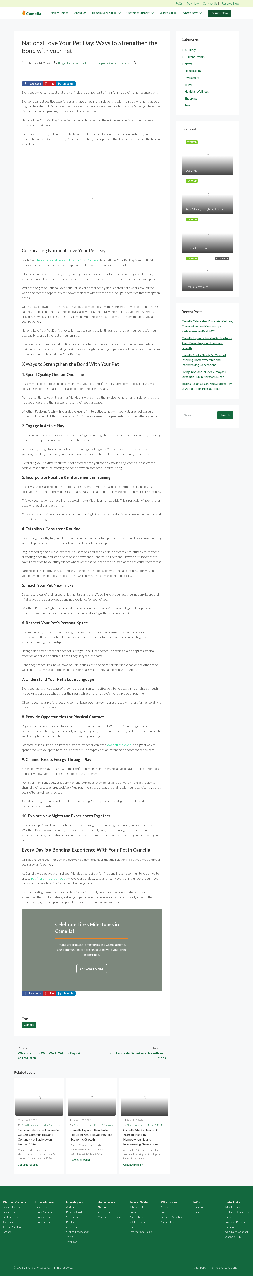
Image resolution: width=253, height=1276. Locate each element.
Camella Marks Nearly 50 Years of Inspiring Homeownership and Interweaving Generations (204, 360)
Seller (196, 1217)
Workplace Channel (236, 1231)
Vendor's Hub (232, 1236)
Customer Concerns (236, 1212)
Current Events (119, 63)
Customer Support (138, 12)
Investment (192, 77)
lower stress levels (119, 745)
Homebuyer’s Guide (104, 12)
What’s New (190, 12)
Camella (29, 1024)
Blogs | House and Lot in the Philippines (83, 63)
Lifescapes (41, 1207)
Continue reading (28, 1164)
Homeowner (200, 1212)
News (188, 64)
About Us (80, 12)
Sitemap (229, 1226)
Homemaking (193, 70)
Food (188, 105)
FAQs (179, 3)
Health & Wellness (197, 91)
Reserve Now (230, 3)
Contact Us (210, 3)
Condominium (43, 1222)
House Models (43, 1212)
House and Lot (43, 1217)
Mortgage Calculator (110, 1217)
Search (225, 415)
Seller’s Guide (168, 12)
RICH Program (138, 1222)
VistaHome (104, 1212)
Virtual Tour (73, 1217)
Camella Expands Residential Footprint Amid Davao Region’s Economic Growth (91, 1134)
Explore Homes (59, 12)
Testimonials (10, 1217)
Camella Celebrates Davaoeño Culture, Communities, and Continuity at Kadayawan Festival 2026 (207, 326)
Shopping (191, 98)
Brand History (11, 1207)
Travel (189, 84)
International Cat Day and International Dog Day (66, 260)
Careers (8, 1222)
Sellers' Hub (136, 1207)
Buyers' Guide (74, 1212)
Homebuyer (200, 1207)
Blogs (164, 1212)
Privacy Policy (199, 1267)
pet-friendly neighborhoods (49, 878)
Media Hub (167, 1222)
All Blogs (190, 50)
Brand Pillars (10, 1212)
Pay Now (193, 3)
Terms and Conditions (224, 1267)
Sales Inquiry (232, 1207)
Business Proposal (235, 1222)
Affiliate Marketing (172, 1217)
